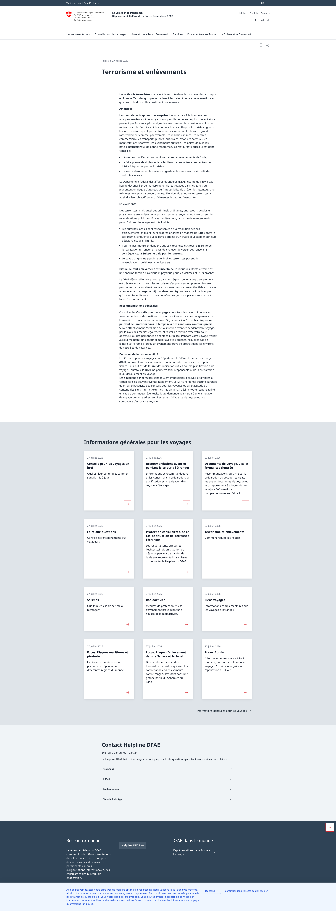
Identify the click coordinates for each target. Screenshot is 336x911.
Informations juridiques (79, 903)
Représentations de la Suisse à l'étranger (192, 852)
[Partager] (267, 45)
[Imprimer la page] (261, 45)
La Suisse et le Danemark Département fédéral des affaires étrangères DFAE (142, 14)
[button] (78, 34)
